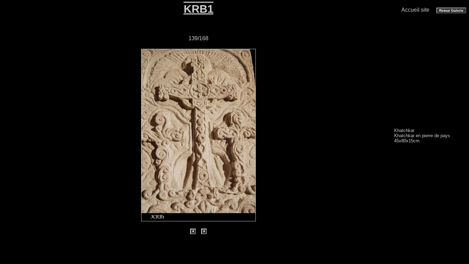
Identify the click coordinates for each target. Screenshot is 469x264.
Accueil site (415, 10)
